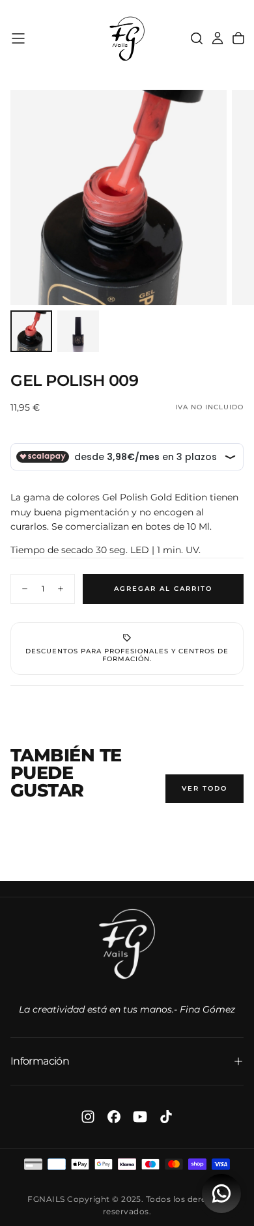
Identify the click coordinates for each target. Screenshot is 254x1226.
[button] (18, 38)
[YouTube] (140, 1116)
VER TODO (204, 788)
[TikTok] (166, 1116)
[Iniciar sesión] (217, 38)
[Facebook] (114, 1116)
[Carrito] (238, 38)
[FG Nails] (127, 943)
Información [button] (39, 1061)
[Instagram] (88, 1116)
